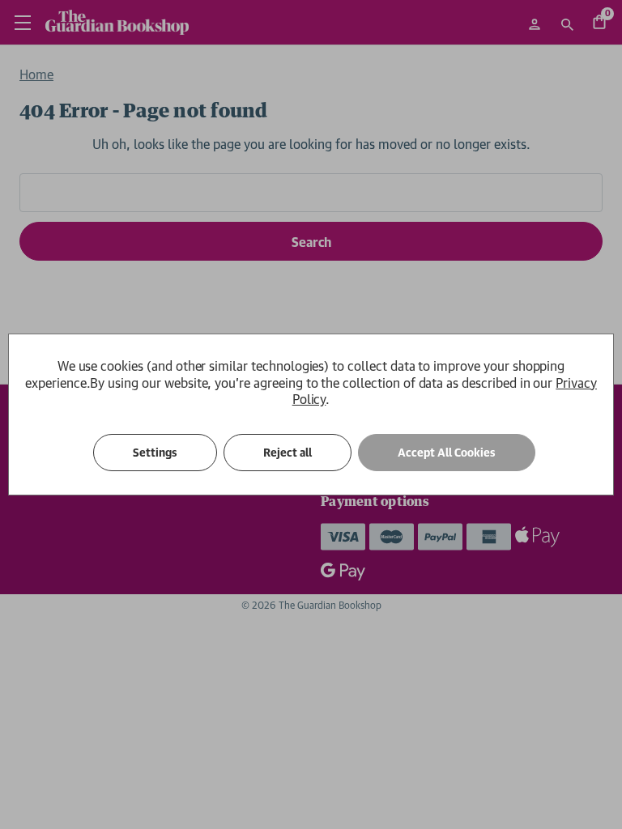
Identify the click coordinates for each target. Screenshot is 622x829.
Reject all (287, 452)
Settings (155, 452)
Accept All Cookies (447, 452)
